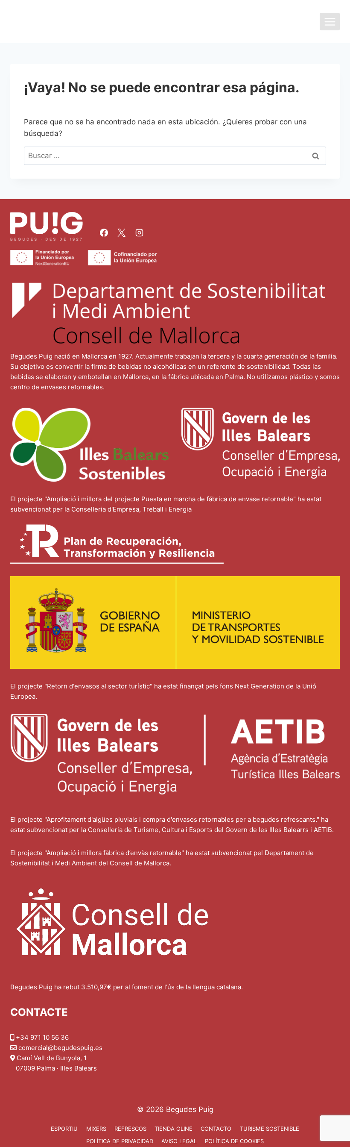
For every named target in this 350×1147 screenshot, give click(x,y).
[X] (122, 232)
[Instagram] (139, 232)
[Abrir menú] (330, 21)
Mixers (96, 1128)
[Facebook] (104, 232)
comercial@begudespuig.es (60, 1048)
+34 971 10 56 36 (42, 1037)
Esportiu (64, 1128)
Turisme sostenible (269, 1128)
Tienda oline (173, 1128)
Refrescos (130, 1128)
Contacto (216, 1128)
